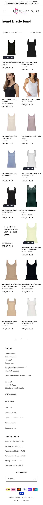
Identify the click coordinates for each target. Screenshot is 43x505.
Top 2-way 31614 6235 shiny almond (10, 137)
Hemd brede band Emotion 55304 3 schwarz (31, 285)
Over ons (8, 407)
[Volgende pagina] (27, 338)
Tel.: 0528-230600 (12, 371)
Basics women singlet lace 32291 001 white (31, 174)
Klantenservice (10, 413)
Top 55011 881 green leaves (29, 211)
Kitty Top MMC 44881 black (11, 62)
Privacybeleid (25, 500)
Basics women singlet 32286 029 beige (9, 322)
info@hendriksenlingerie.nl (15, 368)
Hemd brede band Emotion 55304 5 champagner (31, 248)
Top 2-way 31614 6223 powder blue (10, 174)
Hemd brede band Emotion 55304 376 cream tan (11, 285)
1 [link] (15, 339)
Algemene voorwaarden (14, 418)
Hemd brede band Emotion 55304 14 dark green (11, 230)
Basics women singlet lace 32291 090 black (11, 211)
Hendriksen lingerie (20, 497)
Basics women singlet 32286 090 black (29, 63)
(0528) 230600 (10, 394)
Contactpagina (10, 428)
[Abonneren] (34, 479)
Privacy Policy (10, 423)
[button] (4, 11)
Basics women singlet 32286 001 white (29, 322)
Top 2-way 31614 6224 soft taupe (31, 137)
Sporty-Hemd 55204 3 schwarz (9, 100)
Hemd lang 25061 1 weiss (31, 99)
